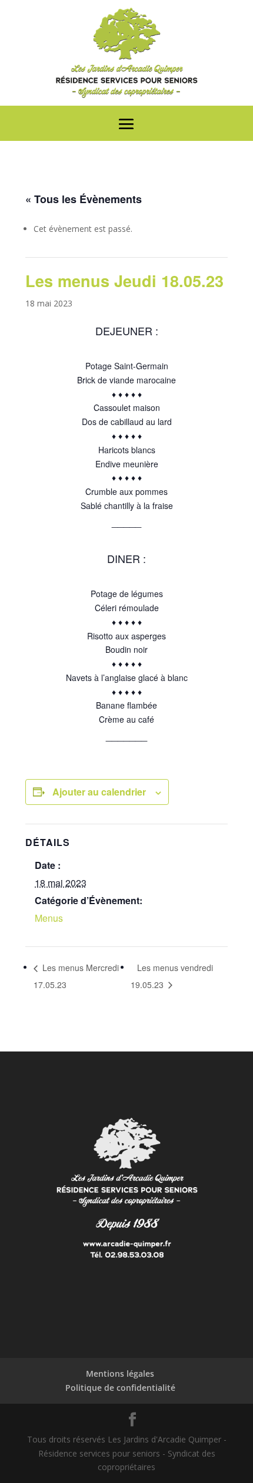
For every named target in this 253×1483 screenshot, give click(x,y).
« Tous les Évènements (83, 199)
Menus (49, 918)
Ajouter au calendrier (99, 791)
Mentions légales (120, 1373)
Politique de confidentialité (120, 1387)
